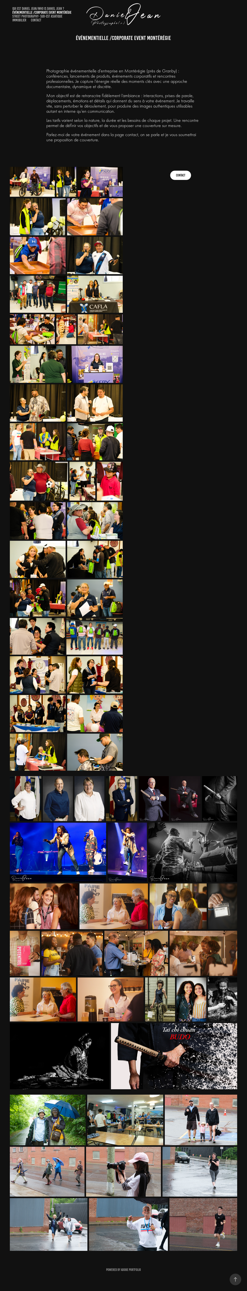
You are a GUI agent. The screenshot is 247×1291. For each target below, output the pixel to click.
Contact (36, 20)
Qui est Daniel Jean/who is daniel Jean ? (38, 9)
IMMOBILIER (19, 20)
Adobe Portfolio (131, 1270)
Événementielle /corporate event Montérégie (41, 12)
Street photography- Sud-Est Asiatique (37, 16)
